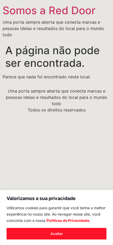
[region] (56, 217)
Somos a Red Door (49, 10)
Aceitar (56, 233)
